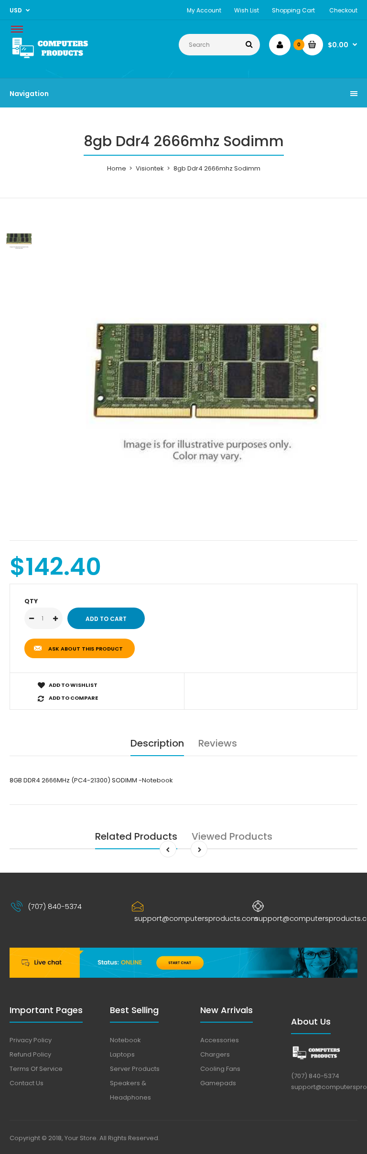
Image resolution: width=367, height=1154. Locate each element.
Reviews (217, 743)
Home (116, 168)
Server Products (135, 1068)
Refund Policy (30, 1054)
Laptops (122, 1054)
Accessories (219, 1040)
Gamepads (218, 1083)
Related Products (136, 836)
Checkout (343, 10)
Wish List (246, 10)
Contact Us (26, 1083)
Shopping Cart (293, 10)
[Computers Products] (63, 58)
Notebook (125, 1040)
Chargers (215, 1054)
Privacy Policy (31, 1040)
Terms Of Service (36, 1068)
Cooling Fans (220, 1068)
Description (157, 743)
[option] (207, 372)
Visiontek (150, 168)
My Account (204, 10)
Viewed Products (232, 836)
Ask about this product (85, 648)
